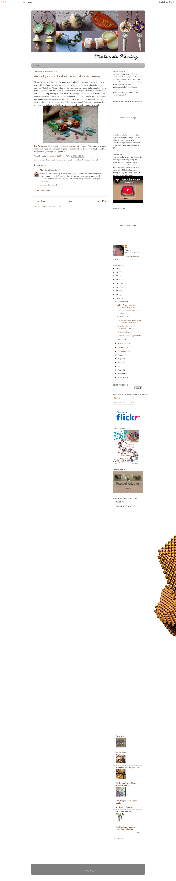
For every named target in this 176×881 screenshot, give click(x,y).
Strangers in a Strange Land (127, 767)
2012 (118, 290)
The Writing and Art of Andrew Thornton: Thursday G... (129, 321)
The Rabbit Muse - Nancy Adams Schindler (126, 784)
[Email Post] (67, 156)
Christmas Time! (123, 316)
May (120, 366)
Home (36, 65)
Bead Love (120, 501)
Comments (120, 402)
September (122, 351)
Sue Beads (82, 160)
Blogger (93, 870)
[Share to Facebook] (80, 156)
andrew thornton (46, 160)
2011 (118, 294)
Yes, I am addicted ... (125, 332)
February (121, 377)
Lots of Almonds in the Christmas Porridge (126, 327)
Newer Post (39, 201)
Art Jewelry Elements (124, 807)
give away (57, 160)
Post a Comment (43, 190)
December (122, 301)
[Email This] (72, 156)
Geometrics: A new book (126, 506)
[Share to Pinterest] (82, 156)
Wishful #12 (122, 339)
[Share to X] (77, 156)
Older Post (101, 201)
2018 (118, 268)
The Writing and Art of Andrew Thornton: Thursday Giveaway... (68, 76)
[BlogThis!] (74, 156)
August (121, 355)
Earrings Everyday (123, 811)
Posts (118, 398)
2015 (118, 279)
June (120, 362)
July (120, 358)
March (120, 373)
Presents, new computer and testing (128, 311)
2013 (118, 287)
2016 (118, 276)
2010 (118, 298)
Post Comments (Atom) (53, 206)
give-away (65, 160)
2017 (118, 272)
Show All (139, 832)
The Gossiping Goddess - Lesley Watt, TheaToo (126, 828)
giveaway (73, 160)
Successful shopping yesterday (129, 335)
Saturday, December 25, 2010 (51, 185)
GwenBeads (120, 736)
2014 (118, 283)
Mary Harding (46, 170)
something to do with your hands (126, 801)
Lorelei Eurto (121, 751)
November (122, 343)
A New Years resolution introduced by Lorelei (126, 306)
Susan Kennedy (93, 160)
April (120, 370)
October (121, 347)
